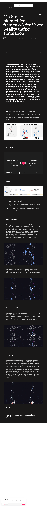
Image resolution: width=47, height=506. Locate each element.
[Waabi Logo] (17, 5)
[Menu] (31, 6)
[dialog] (13, 501)
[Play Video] (23, 163)
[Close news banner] (45, 1)
